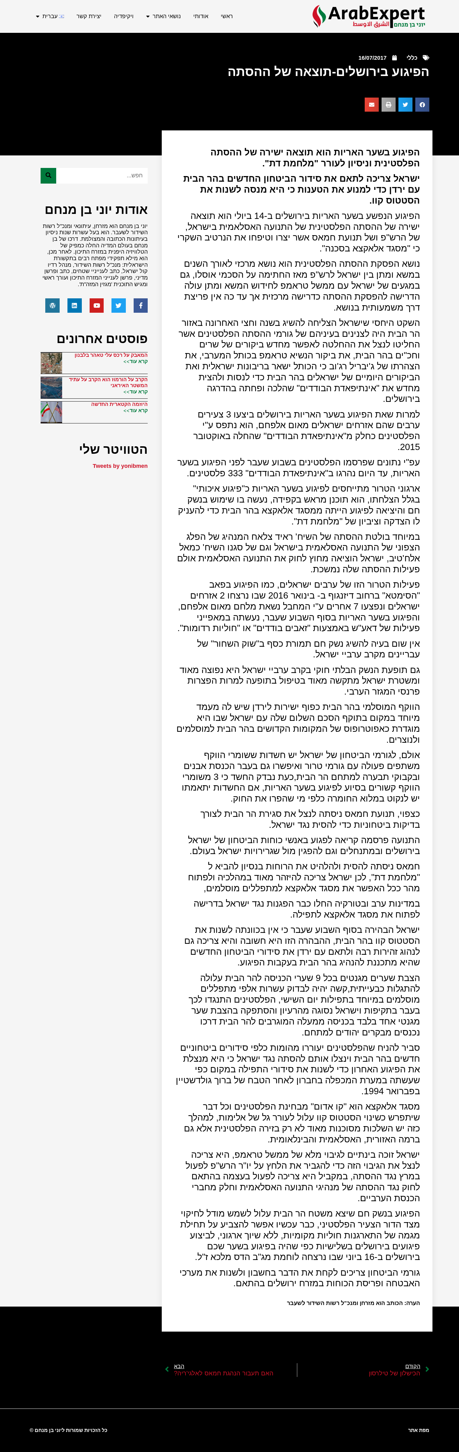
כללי (412, 58)
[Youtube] (97, 305)
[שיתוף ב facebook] (422, 105)
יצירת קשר (88, 16)
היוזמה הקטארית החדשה (119, 404)
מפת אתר (418, 1430)
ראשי (227, 16)
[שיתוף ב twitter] (405, 105)
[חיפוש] (48, 176)
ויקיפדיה (124, 16)
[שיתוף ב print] (389, 105)
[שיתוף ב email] (372, 105)
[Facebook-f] (141, 305)
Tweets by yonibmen (120, 466)
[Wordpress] (52, 305)
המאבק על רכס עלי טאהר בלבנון (111, 355)
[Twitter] (118, 305)
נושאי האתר (167, 16)
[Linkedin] (74, 305)
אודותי (200, 16)
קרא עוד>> (135, 361)
